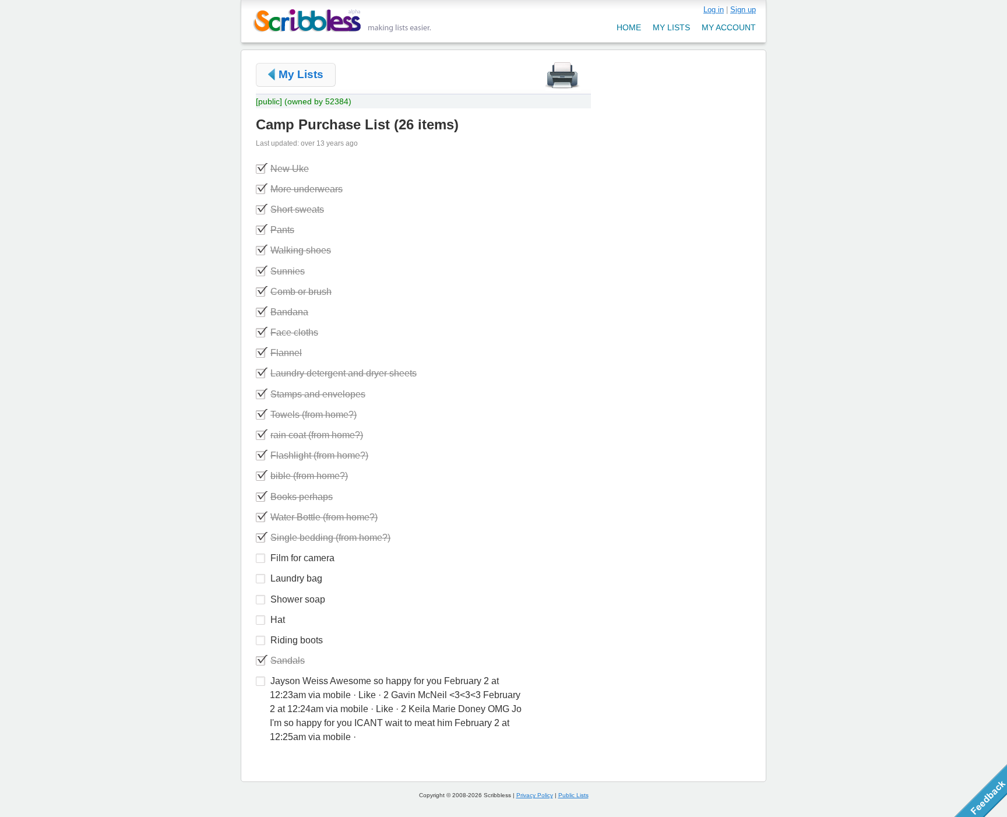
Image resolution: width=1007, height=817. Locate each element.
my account (729, 27)
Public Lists (573, 795)
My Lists (301, 74)
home (629, 27)
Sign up (743, 9)
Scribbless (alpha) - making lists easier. (342, 21)
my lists (671, 27)
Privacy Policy (534, 795)
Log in (713, 9)
